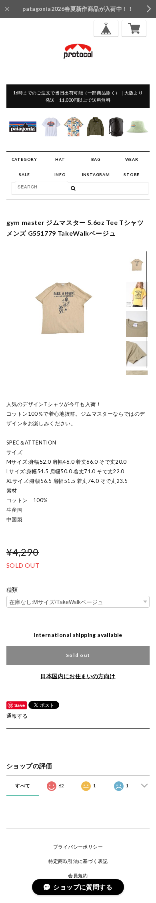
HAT (60, 159)
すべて (22, 786)
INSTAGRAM (96, 174)
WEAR (131, 159)
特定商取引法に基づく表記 (78, 861)
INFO (60, 174)
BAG (96, 159)
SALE (24, 174)
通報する (17, 716)
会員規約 (78, 876)
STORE (132, 174)
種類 (12, 590)
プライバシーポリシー (78, 847)
